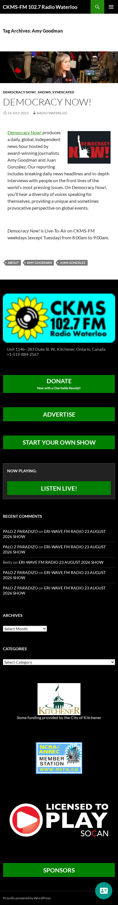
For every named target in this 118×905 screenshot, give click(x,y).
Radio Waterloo (52, 113)
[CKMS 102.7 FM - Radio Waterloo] (59, 317)
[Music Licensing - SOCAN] (59, 819)
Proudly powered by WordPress (27, 898)
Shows (44, 92)
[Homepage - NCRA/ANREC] (59, 757)
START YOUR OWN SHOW (59, 442)
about (13, 262)
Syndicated (63, 92)
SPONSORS (59, 870)
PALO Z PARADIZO (20, 531)
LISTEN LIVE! (59, 488)
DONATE (59, 383)
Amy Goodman (39, 262)
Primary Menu (111, 7)
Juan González (73, 262)
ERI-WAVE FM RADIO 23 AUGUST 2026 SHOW (61, 562)
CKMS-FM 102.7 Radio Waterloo (40, 7)
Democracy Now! (19, 92)
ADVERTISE (59, 414)
